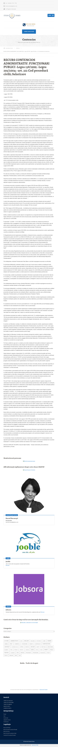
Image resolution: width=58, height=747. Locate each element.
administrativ (14, 640)
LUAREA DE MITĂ (7, 708)
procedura (35, 652)
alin (21, 640)
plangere (13, 652)
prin (18, 652)
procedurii (42, 652)
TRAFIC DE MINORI (8, 704)
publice (6, 655)
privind (22, 652)
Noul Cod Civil (6, 731)
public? (48, 652)
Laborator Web (35, 745)
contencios (38, 643)
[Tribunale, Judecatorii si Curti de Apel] (29, 622)
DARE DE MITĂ (7, 706)
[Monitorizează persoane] (29, 461)
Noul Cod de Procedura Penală (10, 729)
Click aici (7, 565)
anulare (26, 641)
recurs (11, 655)
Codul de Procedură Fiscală (10, 735)
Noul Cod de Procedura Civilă (10, 733)
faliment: (6, 649)
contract (7, 646)
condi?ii (31, 643)
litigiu (41, 649)
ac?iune (6, 641)
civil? (11, 643)
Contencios (6, 721)
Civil (4, 716)
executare (50, 646)
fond (11, 649)
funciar (16, 649)
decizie (33, 646)
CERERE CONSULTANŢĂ (29, 31)
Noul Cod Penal (7, 727)
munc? (46, 649)
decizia (27, 646)
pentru (6, 652)
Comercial (6, 718)
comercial (17, 643)
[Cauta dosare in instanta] (29, 469)
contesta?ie (46, 644)
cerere (49, 641)
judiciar (27, 649)
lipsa (37, 649)
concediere (24, 643)
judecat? (21, 649)
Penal (5, 714)
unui (20, 655)
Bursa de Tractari (43, 689)
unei (16, 655)
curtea (21, 646)
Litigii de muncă (7, 719)
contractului (15, 646)
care (44, 640)
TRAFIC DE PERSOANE (9, 702)
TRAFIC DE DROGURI (8, 700)
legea (32, 649)
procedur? (28, 652)
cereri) (6, 643)
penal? (51, 649)
